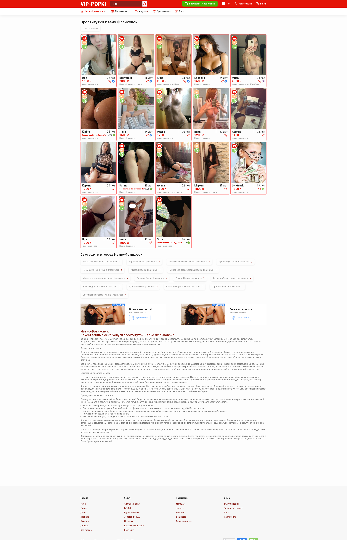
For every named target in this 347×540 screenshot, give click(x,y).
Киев (83, 504)
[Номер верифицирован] (84, 46)
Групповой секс (132, 512)
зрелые (180, 508)
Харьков (85, 517)
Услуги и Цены (231, 504)
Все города (86, 530)
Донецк (85, 525)
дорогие (180, 512)
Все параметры (184, 521)
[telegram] (113, 81)
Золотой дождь (132, 517)
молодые (181, 504)
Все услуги (129, 530)
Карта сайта (230, 517)
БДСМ (127, 508)
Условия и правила (233, 508)
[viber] (263, 81)
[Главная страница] (93, 3)
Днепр (84, 512)
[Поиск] (144, 4)
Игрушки (128, 521)
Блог (226, 512)
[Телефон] (110, 81)
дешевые (181, 517)
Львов (84, 508)
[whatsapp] (263, 188)
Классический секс (134, 525)
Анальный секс (132, 504)
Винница (85, 521)
